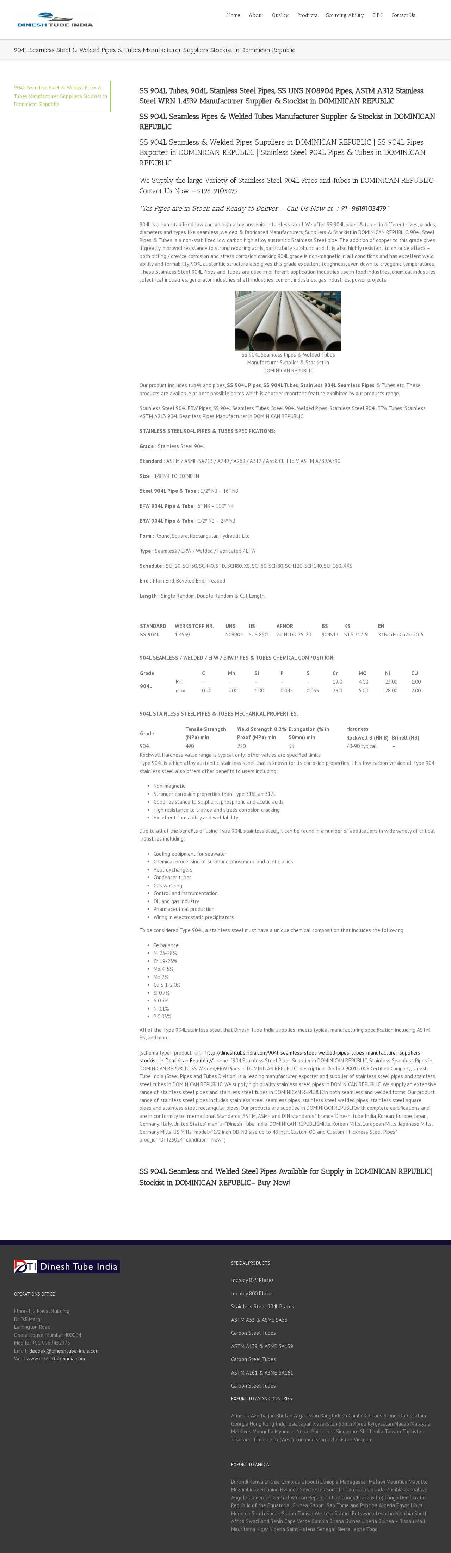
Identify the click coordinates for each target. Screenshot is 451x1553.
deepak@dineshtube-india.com (64, 1350)
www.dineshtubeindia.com (55, 1358)
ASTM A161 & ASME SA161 (262, 1372)
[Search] (426, 15)
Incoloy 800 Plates (252, 1293)
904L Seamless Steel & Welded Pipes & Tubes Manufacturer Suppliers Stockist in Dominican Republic (60, 96)
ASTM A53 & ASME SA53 (259, 1319)
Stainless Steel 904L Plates (262, 1306)
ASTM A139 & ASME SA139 (262, 1346)
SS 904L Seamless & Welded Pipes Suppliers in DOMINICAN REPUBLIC (255, 142)
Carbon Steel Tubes (253, 1332)
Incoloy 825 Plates (252, 1280)
